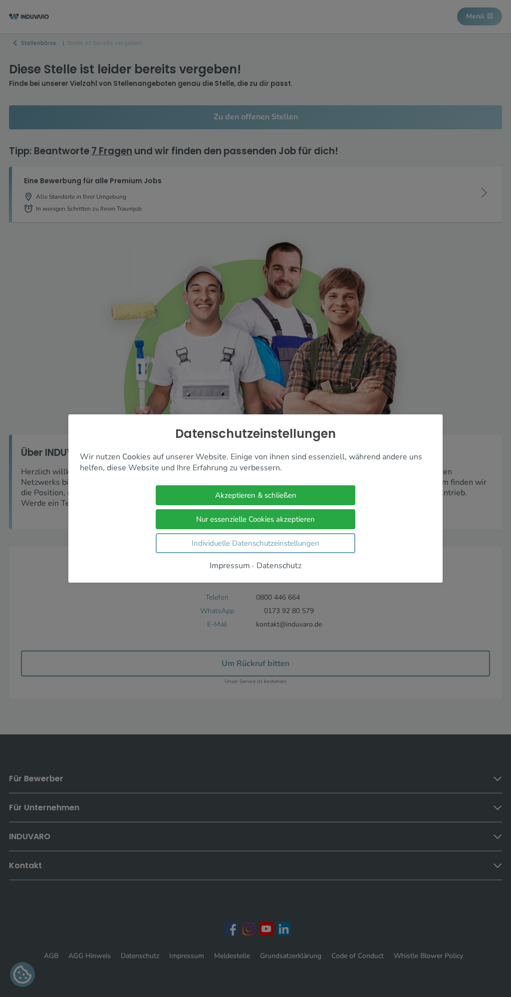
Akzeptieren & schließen (255, 495)
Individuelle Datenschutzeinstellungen (255, 543)
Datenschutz (278, 566)
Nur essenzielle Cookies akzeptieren (255, 519)
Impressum (230, 566)
